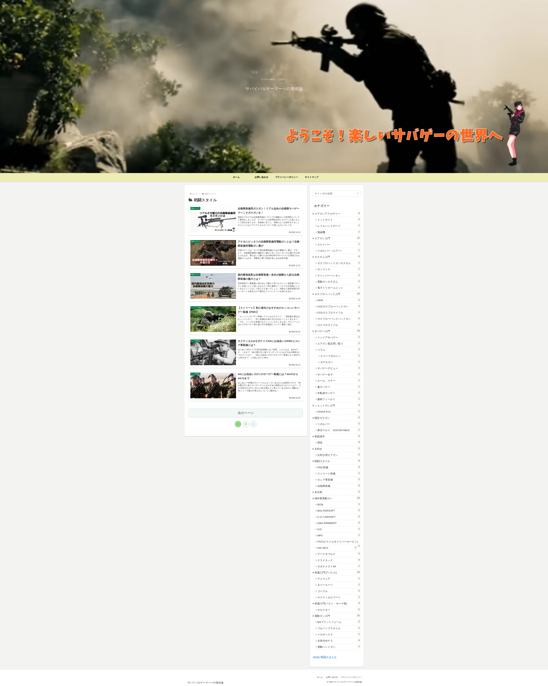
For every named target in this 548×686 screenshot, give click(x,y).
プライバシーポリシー (351, 677)
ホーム (320, 677)
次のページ (246, 413)
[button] (357, 193)
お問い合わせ (332, 677)
